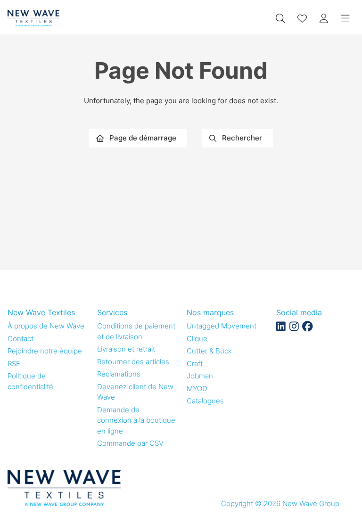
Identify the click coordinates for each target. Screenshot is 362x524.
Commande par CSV (130, 443)
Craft (195, 363)
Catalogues (205, 400)
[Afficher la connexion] (324, 18)
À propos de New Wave (46, 325)
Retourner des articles (133, 361)
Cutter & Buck (209, 350)
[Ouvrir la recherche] (280, 18)
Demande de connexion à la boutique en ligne (136, 420)
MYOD (197, 388)
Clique (197, 338)
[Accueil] (33, 18)
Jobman (200, 375)
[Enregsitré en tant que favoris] (302, 18)
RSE (14, 363)
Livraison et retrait (126, 348)
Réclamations (118, 373)
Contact (20, 338)
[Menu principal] (345, 18)
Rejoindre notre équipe (45, 350)
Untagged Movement (221, 325)
